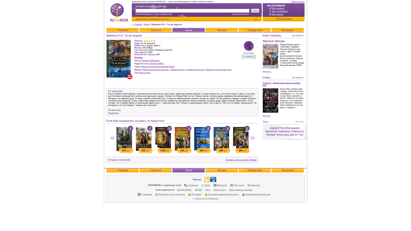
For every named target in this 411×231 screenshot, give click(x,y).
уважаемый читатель (159, 19)
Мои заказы (277, 14)
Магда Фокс (145, 73)
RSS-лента (238, 185)
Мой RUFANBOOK (276, 5)
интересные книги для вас (151, 6)
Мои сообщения (279, 11)
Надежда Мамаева (150, 60)
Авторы (222, 30)
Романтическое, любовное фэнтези (187, 69)
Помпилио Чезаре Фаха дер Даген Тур (285, 133)
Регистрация (284, 18)
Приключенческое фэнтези (155, 69)
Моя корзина (278, 8)
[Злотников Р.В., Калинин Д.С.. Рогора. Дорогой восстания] (143, 138)
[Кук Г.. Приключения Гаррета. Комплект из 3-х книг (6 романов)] (163, 138)
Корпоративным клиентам (257, 194)
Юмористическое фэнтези (218, 69)
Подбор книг (255, 30)
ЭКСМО (198, 190)
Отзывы (138, 57)
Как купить (288, 30)
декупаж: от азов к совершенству (158, 14)
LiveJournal (192, 185)
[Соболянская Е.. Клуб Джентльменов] (124, 138)
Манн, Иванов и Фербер (240, 190)
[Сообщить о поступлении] (248, 46)
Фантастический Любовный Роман (158, 66)
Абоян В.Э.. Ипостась (274, 41)
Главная (138, 24)
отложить (248, 56)
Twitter (207, 185)
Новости (156, 30)
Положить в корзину (130, 128)
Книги (146, 24)
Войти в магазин (298, 2)
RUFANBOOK (119, 12)
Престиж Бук (219, 190)
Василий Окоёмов (277, 131)
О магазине (146, 194)
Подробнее (113, 113)
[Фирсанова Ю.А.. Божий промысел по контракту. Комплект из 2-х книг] (240, 138)
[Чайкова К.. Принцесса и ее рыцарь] (182, 138)
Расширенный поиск (240, 14)
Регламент (196, 194)
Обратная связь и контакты (171, 194)
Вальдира (293, 128)
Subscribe (255, 185)
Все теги (299, 122)
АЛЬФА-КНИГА (156, 63)
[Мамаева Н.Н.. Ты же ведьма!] (118, 41)
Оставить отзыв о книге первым (241, 160)
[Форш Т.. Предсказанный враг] (221, 138)
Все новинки (297, 35)
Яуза (208, 190)
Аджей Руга (278, 128)
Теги (265, 121)
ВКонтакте (222, 185)
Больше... (267, 71)
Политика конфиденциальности (223, 194)
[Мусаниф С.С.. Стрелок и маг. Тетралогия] (202, 138)
